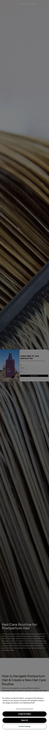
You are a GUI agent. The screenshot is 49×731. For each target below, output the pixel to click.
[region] (24, 711)
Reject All (24, 720)
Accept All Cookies (24, 714)
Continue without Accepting (24, 708)
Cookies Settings (24, 726)
